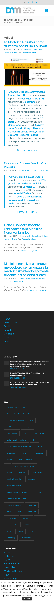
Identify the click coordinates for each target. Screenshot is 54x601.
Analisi (7, 552)
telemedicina (26, 538)
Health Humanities (33, 236)
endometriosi (11, 453)
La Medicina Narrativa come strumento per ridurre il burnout (25, 44)
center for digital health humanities (20, 420)
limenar (9, 472)
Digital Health (10, 556)
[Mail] (36, 2)
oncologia (32, 512)
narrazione (32, 505)
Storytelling (11, 538)
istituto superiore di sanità (24, 466)
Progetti (8, 330)
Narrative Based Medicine (16, 498)
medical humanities (14, 479)
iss (7, 466)
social (32, 531)
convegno (27, 427)
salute (9, 531)
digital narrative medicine (16, 440)
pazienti (40, 518)
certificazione (12, 427)
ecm (40, 446)
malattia (22, 472)
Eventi (25, 49)
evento (26, 453)
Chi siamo (9, 333)
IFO (40, 459)
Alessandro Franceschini (16, 407)
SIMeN (20, 531)
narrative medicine (14, 505)
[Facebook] (20, 2)
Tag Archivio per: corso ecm (18, 19)
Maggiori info (45, 595)
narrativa (37, 492)
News (14, 52)
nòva (9, 512)
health (9, 459)
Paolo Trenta (11, 518)
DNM (34, 440)
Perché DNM (10, 322)
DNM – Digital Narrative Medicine (19, 446)
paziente (26, 518)
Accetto (27, 598)
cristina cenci (12, 433)
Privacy (7, 341)
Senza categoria (12, 578)
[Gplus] (32, 2)
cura (25, 433)
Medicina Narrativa (33, 278)
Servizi (7, 326)
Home (11, 22)
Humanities (32, 49)
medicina (31, 479)
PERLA (27, 525)
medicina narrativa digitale (17, 492)
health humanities (25, 459)
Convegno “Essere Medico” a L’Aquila (25, 165)
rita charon (40, 525)
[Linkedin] (28, 2)
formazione (39, 453)
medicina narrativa (14, 485)
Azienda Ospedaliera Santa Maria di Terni (22, 414)
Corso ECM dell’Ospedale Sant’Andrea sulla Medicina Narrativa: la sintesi (23, 229)
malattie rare (37, 472)
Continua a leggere (27, 150)
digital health (39, 433)
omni (19, 512)
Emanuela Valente (29, 52)
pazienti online (12, 525)
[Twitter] (24, 2)
